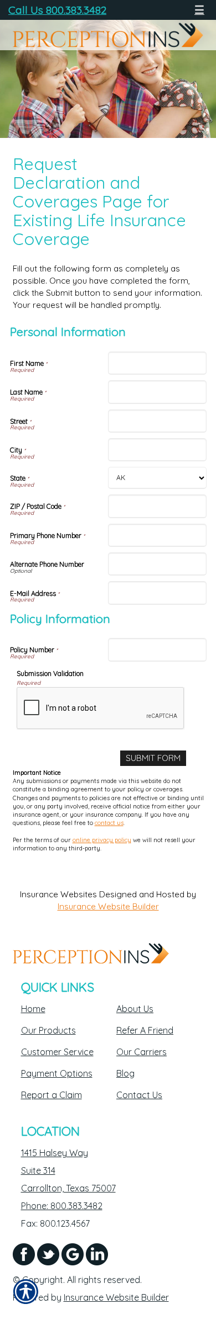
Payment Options (56, 1073)
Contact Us (139, 1094)
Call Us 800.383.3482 (57, 10)
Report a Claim (51, 1094)
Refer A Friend (144, 1030)
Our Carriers (141, 1051)
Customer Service (57, 1051)
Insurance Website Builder (108, 906)
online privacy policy (102, 840)
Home (33, 1008)
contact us (109, 823)
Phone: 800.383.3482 (61, 1205)
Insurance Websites (58, 894)
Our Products (48, 1030)
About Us (134, 1008)
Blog (125, 1073)
